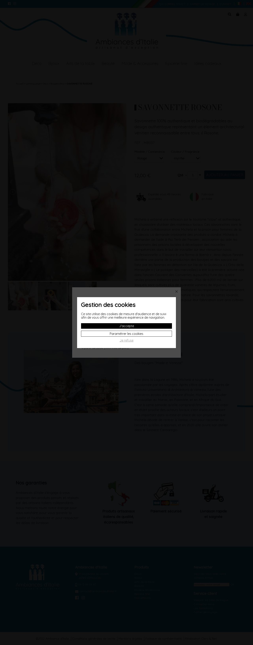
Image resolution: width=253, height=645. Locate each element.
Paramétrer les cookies (126, 334)
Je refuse (126, 340)
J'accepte (126, 326)
